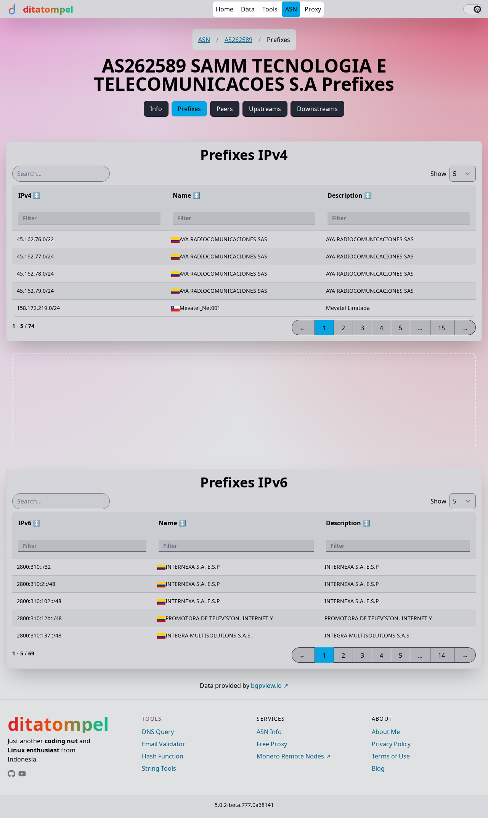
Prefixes (189, 109)
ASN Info (269, 732)
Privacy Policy (391, 744)
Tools (270, 9)
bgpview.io (266, 685)
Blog (378, 768)
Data (248, 9)
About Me (386, 732)
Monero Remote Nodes (290, 756)
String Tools (159, 768)
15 (441, 328)
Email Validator (163, 744)
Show (438, 173)
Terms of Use (391, 756)
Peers (225, 109)
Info (156, 109)
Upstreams (265, 109)
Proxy (313, 9)
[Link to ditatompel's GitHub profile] (11, 774)
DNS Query (158, 732)
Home (224, 9)
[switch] (473, 9)
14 (441, 655)
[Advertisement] (244, 402)
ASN (291, 9)
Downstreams (317, 109)
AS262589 (238, 39)
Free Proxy (272, 744)
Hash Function (162, 756)
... (420, 328)
